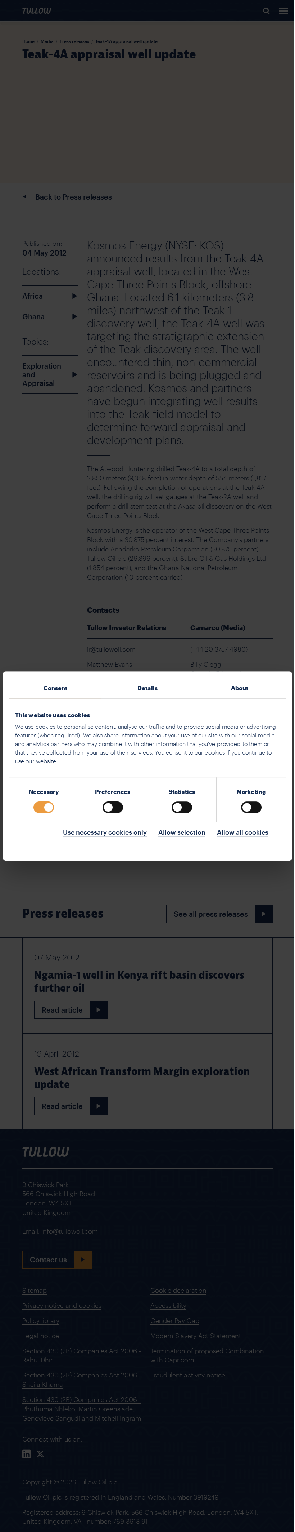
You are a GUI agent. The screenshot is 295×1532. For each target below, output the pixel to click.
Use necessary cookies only (105, 832)
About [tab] (240, 687)
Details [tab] (147, 687)
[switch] (113, 807)
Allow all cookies (242, 832)
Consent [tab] (56, 687)
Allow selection (181, 832)
